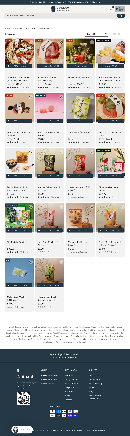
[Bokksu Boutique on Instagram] (18, 376)
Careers (68, 399)
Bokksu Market (47, 383)
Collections (18, 28)
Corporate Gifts (72, 387)
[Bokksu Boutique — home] (60, 9)
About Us (69, 375)
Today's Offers (71, 379)
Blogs (67, 395)
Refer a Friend (71, 383)
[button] (31, 42)
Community (94, 379)
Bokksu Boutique (48, 379)
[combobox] (65, 15)
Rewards (69, 391)
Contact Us (94, 375)
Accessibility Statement (95, 397)
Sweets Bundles (57, 2)
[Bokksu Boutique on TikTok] (32, 376)
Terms (91, 387)
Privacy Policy (95, 383)
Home (7, 28)
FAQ (91, 391)
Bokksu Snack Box (49, 375)
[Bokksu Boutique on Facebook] (23, 376)
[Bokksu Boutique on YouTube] (27, 376)
